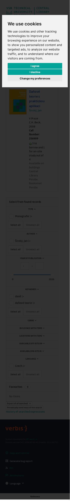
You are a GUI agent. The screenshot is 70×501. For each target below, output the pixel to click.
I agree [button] (35, 65)
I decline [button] (35, 72)
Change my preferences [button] (35, 78)
